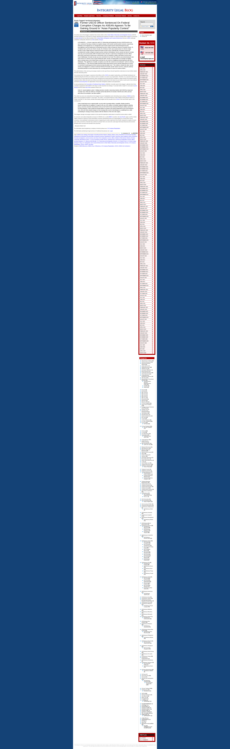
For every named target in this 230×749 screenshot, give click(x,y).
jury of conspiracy (95, 139)
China (117, 99)
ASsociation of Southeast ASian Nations (97, 134)
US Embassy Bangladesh (147, 517)
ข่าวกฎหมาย (144, 698)
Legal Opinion (145, 439)
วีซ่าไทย (143, 720)
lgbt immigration (146, 443)
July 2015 (142, 244)
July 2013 (142, 279)
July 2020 (142, 131)
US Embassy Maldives (147, 609)
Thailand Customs (146, 470)
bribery (113, 134)
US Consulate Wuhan (147, 557)
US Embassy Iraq (146, 597)
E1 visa (143, 389)
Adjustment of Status (147, 360)
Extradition (146, 690)
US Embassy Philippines (147, 635)
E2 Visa (143, 391)
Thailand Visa (145, 488)
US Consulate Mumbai (147, 586)
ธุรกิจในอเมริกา (147, 715)
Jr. (90, 139)
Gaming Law (145, 409)
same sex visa (147, 444)
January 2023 (143, 73)
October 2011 (143, 293)
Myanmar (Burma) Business (146, 450)
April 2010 (142, 327)
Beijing (109, 134)
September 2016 (144, 216)
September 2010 (144, 317)
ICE (93, 39)
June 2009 (142, 346)
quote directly (78, 38)
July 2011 (142, 297)
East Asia (118, 136)
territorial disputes (78, 141)
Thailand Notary (145, 483)
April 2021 (142, 113)
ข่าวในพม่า (144, 700)
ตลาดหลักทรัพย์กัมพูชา (146, 703)
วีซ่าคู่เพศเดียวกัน (145, 719)
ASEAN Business (83, 146)
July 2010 (142, 321)
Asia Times (88, 87)
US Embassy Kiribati (147, 564)
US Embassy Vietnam (147, 662)
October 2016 (143, 214)
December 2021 (144, 97)
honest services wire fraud (92, 138)
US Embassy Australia (147, 512)
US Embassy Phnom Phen (147, 538)
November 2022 (144, 75)
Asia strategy (84, 134)
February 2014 (144, 265)
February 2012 (144, 289)
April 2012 (142, 287)
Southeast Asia (111, 139)
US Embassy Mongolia (147, 614)
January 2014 (143, 267)
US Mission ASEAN (148, 670)
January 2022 (143, 95)
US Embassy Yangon (147, 532)
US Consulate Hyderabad (147, 581)
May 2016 (142, 224)
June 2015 (142, 246)
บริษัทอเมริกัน (145, 714)
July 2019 (142, 153)
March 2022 (143, 91)
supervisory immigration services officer (124, 139)
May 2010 (142, 325)
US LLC (145, 496)
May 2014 (142, 261)
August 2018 (143, 174)
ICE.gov (101, 39)
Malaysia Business (146, 447)
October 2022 (143, 77)
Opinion (143, 456)
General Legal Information (145, 411)
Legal (111, 131)
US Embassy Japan (146, 598)
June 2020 (142, 133)
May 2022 (142, 87)
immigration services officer (108, 138)
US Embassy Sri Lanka (147, 653)
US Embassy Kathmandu (147, 618)
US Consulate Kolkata (147, 583)
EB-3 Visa (144, 395)
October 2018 (143, 170)
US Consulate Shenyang (147, 555)
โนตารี (143, 722)
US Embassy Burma (146, 525)
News (143, 453)
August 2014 (143, 255)
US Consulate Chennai (147, 578)
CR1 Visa (144, 377)
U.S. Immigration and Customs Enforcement (93, 142)
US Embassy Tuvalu (148, 573)
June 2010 (142, 323)
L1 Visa (143, 432)
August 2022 (143, 81)
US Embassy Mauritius (147, 611)
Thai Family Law (145, 463)
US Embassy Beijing (147, 559)
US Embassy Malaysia (147, 603)
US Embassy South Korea (148, 651)
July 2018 (142, 176)
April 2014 (142, 263)
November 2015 (144, 236)
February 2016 (144, 230)
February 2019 (144, 162)
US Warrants (144, 689)
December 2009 (144, 335)
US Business (98, 146)
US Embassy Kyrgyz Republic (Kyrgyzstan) (147, 600)
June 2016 (142, 222)
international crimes (84, 139)
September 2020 (144, 127)
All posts (143, 737)
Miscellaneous (145, 448)
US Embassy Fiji (145, 562)
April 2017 (142, 202)
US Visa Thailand (146, 688)
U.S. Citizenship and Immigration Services (107, 141)
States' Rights (147, 501)
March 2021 (143, 115)
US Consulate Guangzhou (147, 545)
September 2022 (144, 79)
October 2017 (143, 192)
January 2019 (143, 164)
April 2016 (142, 226)
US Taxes (144, 674)
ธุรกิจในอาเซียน (145, 710)
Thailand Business (146, 464)
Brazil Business (145, 371)
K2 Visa (145, 423)
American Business (146, 362)
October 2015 (143, 238)
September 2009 (144, 341)
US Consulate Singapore (147, 648)
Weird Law (144, 697)
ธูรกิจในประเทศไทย (146, 711)
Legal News (144, 435)
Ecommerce (144, 399)
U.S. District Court (122, 141)
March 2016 (143, 228)
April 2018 (142, 182)
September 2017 (144, 194)
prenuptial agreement (147, 457)
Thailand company (146, 465)
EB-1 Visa (144, 392)
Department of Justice (109, 136)
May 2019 (142, 156)
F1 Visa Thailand (145, 403)
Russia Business (146, 458)
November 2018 (144, 168)
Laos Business (145, 433)
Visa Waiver (144, 696)
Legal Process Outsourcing (145, 441)
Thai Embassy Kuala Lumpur (147, 473)
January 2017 (143, 208)
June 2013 (142, 281)
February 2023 (144, 71)
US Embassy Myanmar (147, 527)
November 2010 (144, 313)
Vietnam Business (146, 694)
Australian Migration (146, 369)
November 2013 (144, 271)
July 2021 (142, 107)
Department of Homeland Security (127, 134)
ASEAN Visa (91, 146)
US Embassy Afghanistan (148, 506)
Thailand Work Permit (147, 489)
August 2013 (143, 277)
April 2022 (142, 89)
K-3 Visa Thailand (146, 421)
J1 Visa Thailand (145, 420)
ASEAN (129, 96)
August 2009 (143, 343)
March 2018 (143, 184)
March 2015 (143, 248)
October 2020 (143, 125)
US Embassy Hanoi (148, 666)
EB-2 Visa (144, 393)
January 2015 (143, 250)
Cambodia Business (146, 372)
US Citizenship (145, 499)
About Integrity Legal (147, 35)
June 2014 (142, 259)
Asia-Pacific (122, 117)
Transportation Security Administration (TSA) (147, 383)
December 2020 (144, 121)
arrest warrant (145, 365)
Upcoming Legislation (147, 490)
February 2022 (144, 93)
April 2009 (142, 350)
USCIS (106, 75)
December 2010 (144, 311)
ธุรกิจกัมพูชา (144, 705)
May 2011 (142, 301)
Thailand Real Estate (146, 486)
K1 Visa (143, 422)
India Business (145, 414)
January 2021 (143, 119)
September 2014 (144, 253)
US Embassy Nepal (146, 616)
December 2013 (144, 269)
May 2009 (142, 348)
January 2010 (143, 333)
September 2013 (144, 275)
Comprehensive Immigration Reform (146, 376)
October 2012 (143, 283)
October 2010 (143, 315)
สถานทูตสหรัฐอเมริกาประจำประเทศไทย (148, 726)
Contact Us (144, 36)
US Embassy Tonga (148, 570)
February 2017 (144, 206)
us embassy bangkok (147, 514)
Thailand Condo (145, 469)
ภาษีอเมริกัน (144, 718)
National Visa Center (146, 452)
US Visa (143, 676)
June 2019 (142, 155)
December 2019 (144, 145)
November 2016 (144, 212)
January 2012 (143, 291)
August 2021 (143, 105)
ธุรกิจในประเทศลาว (146, 709)
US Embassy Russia (146, 641)
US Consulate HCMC (146, 504)
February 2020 (144, 141)
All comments (144, 739)
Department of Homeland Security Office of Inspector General (89, 136)
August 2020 (143, 129)
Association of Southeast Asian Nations (95, 84)
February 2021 (144, 117)
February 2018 (144, 186)
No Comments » (127, 146)
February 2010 (144, 331)
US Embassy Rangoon (147, 530)
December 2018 (144, 166)
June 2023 (142, 67)
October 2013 (143, 273)
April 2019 (142, 158)
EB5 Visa (144, 397)
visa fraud (90, 144)
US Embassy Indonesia (147, 591)
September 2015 (144, 240)
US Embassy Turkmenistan (145, 658)
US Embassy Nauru (148, 566)
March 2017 (143, 204)
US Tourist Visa (145, 675)
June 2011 (142, 299)
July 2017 (142, 196)
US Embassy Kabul (148, 508)
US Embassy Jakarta (147, 594)
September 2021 (144, 103)
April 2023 (142, 69)
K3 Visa (143, 430)
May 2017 (142, 200)
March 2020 (143, 139)
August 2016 (143, 218)
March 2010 (143, 329)
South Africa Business (147, 460)
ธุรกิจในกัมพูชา (145, 706)
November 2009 (144, 337)
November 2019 (144, 147)
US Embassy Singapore (147, 645)
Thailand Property (146, 485)
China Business (145, 374)
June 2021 (142, 109)
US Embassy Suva (148, 568)
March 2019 (143, 160)
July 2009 (142, 344)
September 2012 (144, 285)
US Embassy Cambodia (147, 535)
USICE (129, 38)
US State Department (146, 669)
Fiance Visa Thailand (146, 404)
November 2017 (144, 190)
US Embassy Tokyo (146, 656)
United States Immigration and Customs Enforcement (110, 38)
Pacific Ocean (103, 139)
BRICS (110, 117)
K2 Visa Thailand (148, 427)
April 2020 (142, 137)
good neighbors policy (126, 136)
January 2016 (143, 232)
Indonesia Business (146, 415)
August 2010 (143, 319)
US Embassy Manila (148, 637)
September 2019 (144, 149)
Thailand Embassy (146, 471)
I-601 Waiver (144, 413)
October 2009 (143, 339)
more (135, 133)
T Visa (143, 461)
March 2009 (143, 352)
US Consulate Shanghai (147, 552)
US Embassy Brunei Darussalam (146, 524)
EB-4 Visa (144, 396)
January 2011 (143, 309)
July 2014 (142, 257)
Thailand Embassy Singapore (148, 478)
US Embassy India (146, 576)
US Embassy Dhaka (148, 519)
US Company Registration (113, 128)
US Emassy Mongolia (147, 505)
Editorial (144, 400)
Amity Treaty (147, 466)
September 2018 (144, 172)
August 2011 (143, 295)
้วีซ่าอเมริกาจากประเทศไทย (147, 723)
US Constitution (145, 500)
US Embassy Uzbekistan (147, 660)
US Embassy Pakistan (147, 623)
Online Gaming (145, 454)
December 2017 (144, 188)
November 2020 (144, 123)
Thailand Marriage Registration (146, 482)
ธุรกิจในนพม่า (147, 701)
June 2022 (142, 85)
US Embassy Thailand (147, 681)
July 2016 (142, 220)
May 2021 (142, 111)
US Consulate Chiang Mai (149, 683)
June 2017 (142, 198)
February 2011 (144, 307)
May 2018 (142, 180)
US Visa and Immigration (147, 678)
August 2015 (143, 242)
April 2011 (142, 303)
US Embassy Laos (146, 602)
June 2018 (142, 178)
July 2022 (142, 83)
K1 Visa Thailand (146, 426)
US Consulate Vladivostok (147, 643)
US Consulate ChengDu (147, 542)
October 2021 (143, 101)
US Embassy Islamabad (147, 626)
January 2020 (143, 143)
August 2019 (143, 151)
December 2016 (144, 210)
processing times (83, 81)
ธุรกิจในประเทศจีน (146, 707)
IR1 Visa (143, 417)
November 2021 (144, 99)
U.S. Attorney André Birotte (89, 141)
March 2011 (143, 305)
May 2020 (142, 135)
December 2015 (144, 234)
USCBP (145, 385)
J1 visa (143, 418)
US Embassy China (146, 540)
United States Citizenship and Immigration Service (119, 35)
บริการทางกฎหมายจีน (146, 713)
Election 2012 (145, 401)
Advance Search (145, 26)
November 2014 (144, 251)
